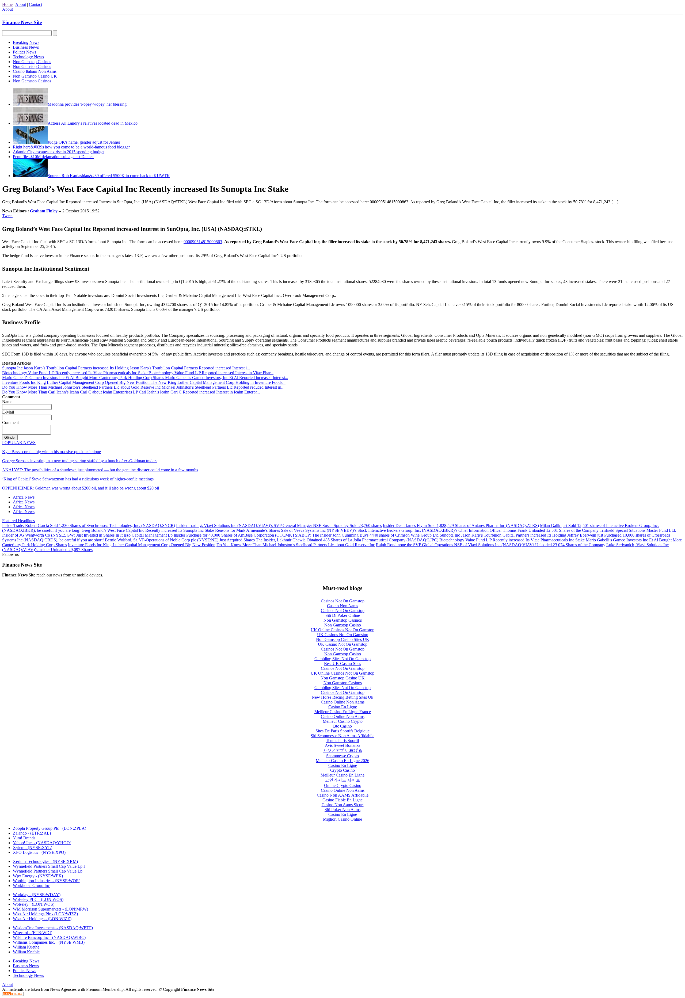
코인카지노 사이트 (342, 780)
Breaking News (26, 42)
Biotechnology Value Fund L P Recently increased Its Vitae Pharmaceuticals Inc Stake (512, 540)
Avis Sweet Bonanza (342, 745)
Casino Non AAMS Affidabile (342, 795)
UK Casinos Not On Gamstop (342, 634)
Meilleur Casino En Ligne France (342, 711)
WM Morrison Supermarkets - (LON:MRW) (50, 909)
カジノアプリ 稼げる (342, 750)
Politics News (24, 52)
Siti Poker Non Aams (342, 809)
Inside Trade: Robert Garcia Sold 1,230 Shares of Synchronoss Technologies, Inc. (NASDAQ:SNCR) (88, 525)
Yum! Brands (24, 838)
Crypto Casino (342, 770)
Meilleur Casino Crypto (343, 721)
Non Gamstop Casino (342, 625)
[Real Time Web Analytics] (13, 994)
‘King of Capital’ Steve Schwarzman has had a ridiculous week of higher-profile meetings (78, 479)
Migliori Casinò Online (342, 819)
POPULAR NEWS (19, 442)
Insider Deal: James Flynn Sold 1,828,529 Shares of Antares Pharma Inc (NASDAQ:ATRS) (461, 525)
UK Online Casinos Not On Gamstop (342, 630)
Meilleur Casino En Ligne (342, 775)
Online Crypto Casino (342, 785)
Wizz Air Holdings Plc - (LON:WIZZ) (45, 914)
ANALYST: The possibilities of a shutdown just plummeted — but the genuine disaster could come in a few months (100, 470)
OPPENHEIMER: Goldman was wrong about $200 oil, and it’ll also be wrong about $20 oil (80, 488)
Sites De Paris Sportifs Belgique (342, 731)
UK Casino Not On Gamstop (342, 644)
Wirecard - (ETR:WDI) (32, 932)
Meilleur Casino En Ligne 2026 (342, 760)
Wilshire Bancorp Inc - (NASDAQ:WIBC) (49, 937)
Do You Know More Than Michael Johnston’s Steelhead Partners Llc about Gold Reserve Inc (295, 544)
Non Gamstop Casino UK (35, 76)
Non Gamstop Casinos (32, 61)
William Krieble (26, 952)
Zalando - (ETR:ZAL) (32, 833)
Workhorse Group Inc (31, 885)
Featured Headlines (18, 520)
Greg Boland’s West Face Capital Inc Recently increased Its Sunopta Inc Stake (148, 530)
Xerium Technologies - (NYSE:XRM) (45, 861)
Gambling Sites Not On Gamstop (342, 658)
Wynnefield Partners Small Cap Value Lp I (49, 866)
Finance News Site (22, 22)
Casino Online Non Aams (342, 702)
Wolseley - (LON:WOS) (33, 904)
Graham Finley (44, 211)
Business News (26, 47)
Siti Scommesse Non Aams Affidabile (342, 735)
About (20, 4)
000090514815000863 (203, 241)
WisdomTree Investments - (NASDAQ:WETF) (53, 928)
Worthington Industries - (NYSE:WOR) (46, 880)
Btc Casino (342, 726)
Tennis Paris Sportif (342, 740)
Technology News (28, 57)
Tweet (7, 215)
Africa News (24, 497)
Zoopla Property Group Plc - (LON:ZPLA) (49, 828)
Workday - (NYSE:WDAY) (36, 894)
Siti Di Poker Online (342, 615)
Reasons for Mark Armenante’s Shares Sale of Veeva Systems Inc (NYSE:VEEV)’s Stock (291, 530)
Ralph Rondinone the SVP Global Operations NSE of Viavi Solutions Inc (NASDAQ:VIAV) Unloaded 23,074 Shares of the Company (490, 544)
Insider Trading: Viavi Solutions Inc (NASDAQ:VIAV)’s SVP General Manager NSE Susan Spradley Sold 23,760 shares (279, 525)
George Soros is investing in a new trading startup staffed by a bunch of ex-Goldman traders (79, 460)
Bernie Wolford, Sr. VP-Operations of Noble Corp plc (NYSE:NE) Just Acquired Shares (180, 540)
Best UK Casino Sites (342, 663)
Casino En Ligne (342, 707)
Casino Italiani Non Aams (34, 71)
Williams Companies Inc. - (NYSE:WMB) (49, 942)
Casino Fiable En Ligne (342, 800)
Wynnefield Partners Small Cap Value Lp (47, 871)
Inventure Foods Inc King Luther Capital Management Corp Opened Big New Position (141, 544)
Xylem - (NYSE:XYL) (32, 847)
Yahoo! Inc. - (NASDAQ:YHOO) (42, 842)
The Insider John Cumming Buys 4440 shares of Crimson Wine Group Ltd (375, 535)
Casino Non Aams (342, 605)
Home (7, 4)
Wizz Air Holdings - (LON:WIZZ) (42, 918)
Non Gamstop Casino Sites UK (342, 639)
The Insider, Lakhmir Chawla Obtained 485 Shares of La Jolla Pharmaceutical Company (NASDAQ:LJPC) (347, 540)
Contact (35, 4)
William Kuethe (26, 947)
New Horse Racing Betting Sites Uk (342, 697)
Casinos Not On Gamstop (342, 601)
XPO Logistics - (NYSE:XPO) (39, 852)
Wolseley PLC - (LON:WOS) (38, 899)
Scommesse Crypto (342, 756)
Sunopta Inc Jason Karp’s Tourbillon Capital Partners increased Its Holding (503, 535)
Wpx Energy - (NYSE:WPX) (38, 876)
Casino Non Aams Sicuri (343, 804)
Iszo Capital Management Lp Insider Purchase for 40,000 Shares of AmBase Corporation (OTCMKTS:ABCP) (217, 535)
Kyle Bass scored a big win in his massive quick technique (51, 451)
